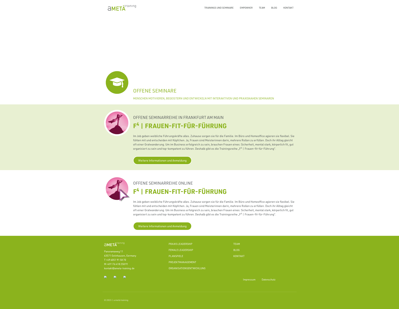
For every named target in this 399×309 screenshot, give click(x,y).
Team (262, 7)
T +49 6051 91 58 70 (115, 259)
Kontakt (288, 7)
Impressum (249, 279)
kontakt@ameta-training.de (119, 268)
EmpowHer (246, 7)
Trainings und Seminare (219, 7)
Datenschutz (269, 279)
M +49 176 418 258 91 (116, 264)
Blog (274, 7)
